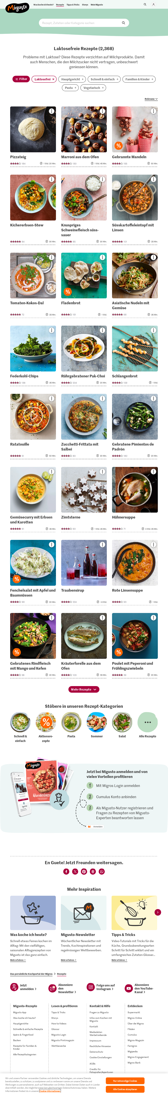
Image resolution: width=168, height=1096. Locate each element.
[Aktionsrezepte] (46, 727)
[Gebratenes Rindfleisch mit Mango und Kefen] (33, 646)
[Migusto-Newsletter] (83, 929)
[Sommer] (97, 727)
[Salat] (122, 727)
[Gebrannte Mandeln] (135, 137)
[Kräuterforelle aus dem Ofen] (84, 646)
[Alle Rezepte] (147, 727)
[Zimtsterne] (84, 500)
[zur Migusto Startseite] (17, 5)
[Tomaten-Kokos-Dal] (33, 286)
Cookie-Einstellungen (101, 1057)
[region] (84, 1084)
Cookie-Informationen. (50, 1091)
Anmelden (98, 827)
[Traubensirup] (84, 573)
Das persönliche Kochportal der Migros (31, 974)
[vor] (158, 912)
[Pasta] (71, 727)
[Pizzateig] (33, 137)
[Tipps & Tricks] (134, 929)
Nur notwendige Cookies (125, 1080)
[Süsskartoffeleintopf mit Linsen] (135, 211)
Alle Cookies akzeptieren (125, 1089)
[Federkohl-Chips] (33, 357)
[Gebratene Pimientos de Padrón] (135, 427)
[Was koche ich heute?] (33, 929)
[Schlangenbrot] (135, 357)
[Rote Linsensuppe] (135, 573)
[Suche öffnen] (145, 4)
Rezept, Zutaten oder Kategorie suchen (84, 23)
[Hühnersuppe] (135, 500)
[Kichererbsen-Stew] (33, 211)
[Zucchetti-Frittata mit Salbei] (84, 427)
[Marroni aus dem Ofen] (84, 137)
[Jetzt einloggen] (153, 4)
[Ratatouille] (33, 427)
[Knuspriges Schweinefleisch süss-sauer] (84, 211)
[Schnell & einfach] (20, 727)
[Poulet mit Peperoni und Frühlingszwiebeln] (135, 646)
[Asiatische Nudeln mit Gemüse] (135, 286)
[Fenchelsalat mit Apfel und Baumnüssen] (33, 573)
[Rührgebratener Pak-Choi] (84, 357)
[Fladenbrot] (84, 286)
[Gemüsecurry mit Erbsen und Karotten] (33, 500)
